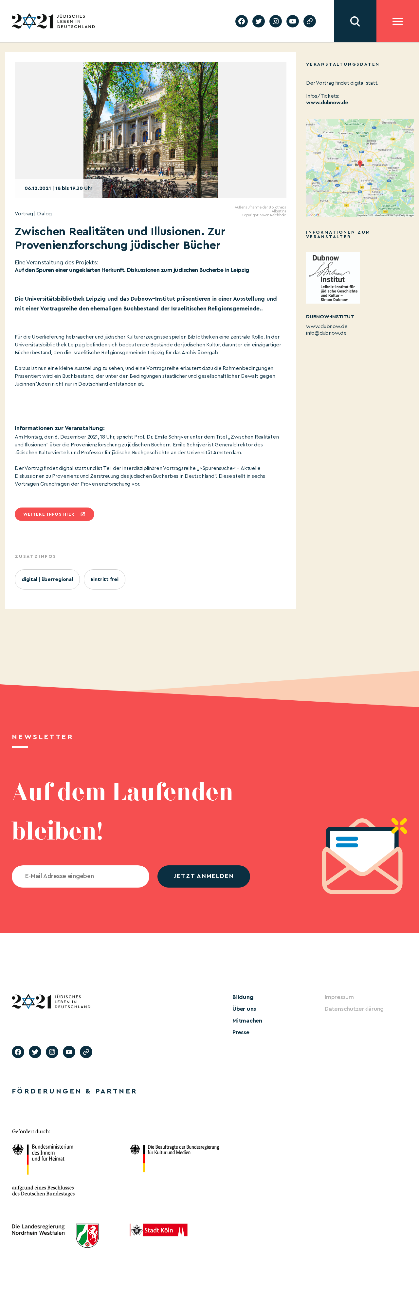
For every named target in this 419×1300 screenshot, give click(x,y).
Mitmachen (247, 1021)
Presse (240, 1032)
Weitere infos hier (48, 514)
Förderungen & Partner (74, 1091)
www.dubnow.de (327, 102)
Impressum (339, 997)
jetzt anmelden (203, 876)
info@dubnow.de (326, 333)
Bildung (242, 997)
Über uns (244, 1009)
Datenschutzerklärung (354, 1009)
